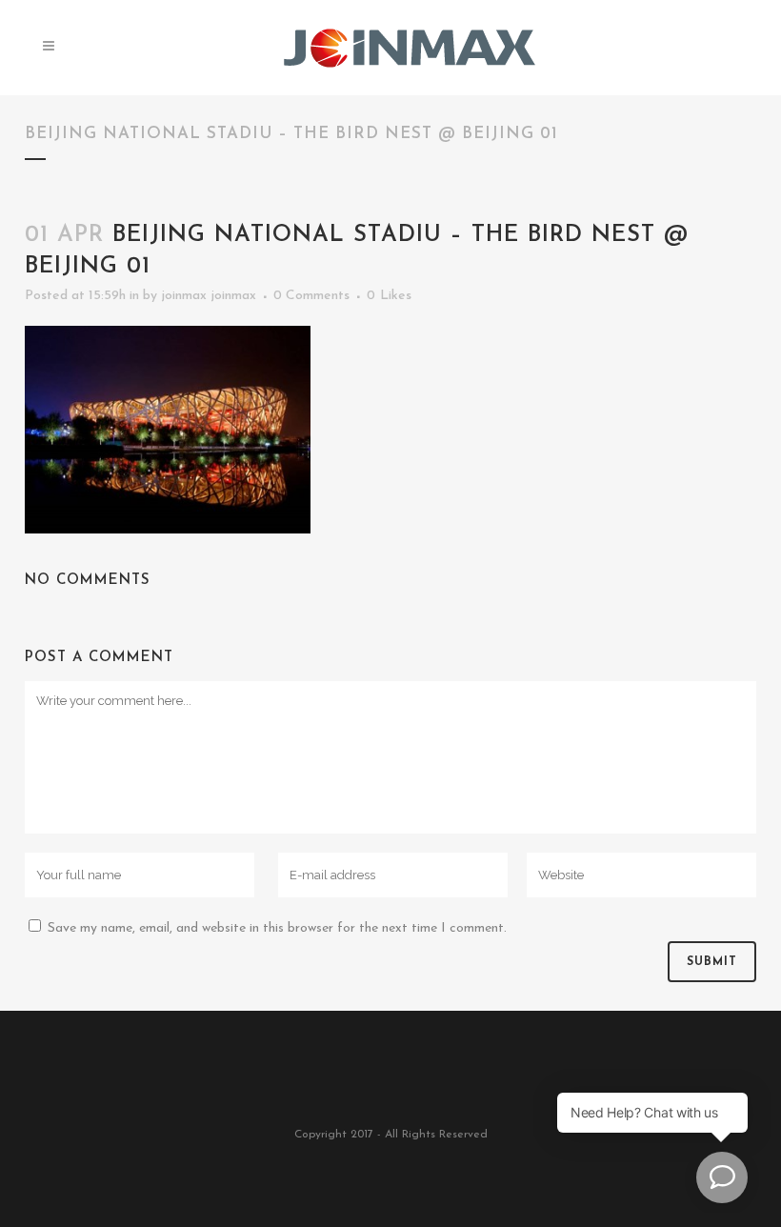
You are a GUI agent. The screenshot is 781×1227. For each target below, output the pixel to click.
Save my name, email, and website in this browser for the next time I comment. (277, 928)
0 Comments (311, 296)
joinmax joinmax (208, 296)
